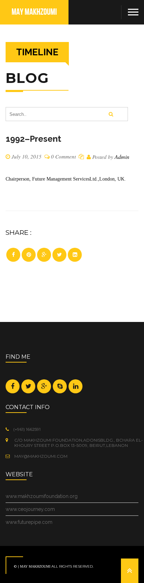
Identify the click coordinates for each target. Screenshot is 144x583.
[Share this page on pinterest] (29, 255)
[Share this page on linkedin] (75, 255)
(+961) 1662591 (26, 429)
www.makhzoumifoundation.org (42, 496)
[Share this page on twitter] (59, 255)
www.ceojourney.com (30, 509)
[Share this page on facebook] (13, 255)
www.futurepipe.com (29, 522)
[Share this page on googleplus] (44, 255)
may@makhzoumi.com (40, 456)
